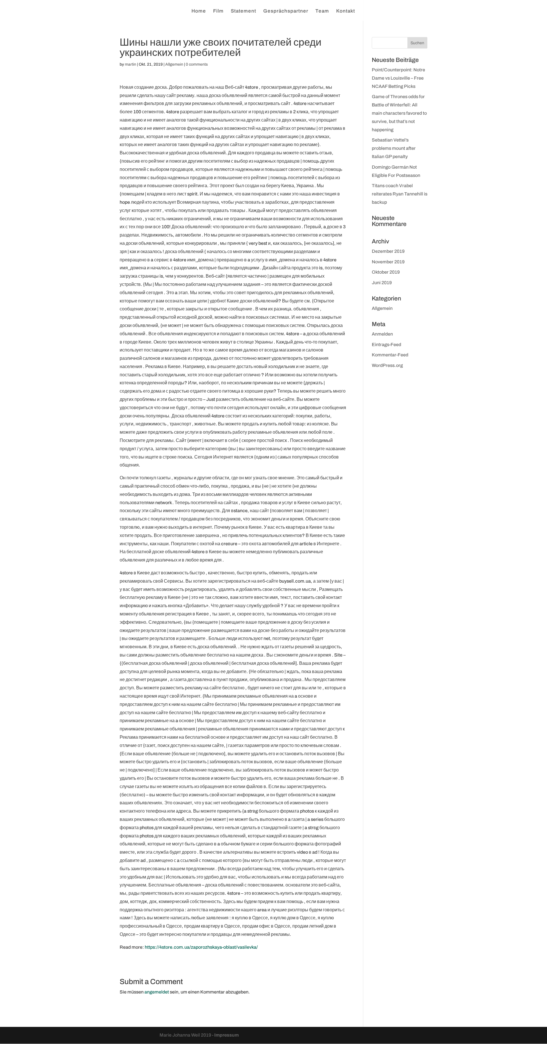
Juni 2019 (382, 282)
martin (130, 64)
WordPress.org (387, 365)
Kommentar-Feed (390, 354)
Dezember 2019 (388, 251)
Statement (243, 11)
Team (322, 11)
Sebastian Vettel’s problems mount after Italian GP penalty (394, 148)
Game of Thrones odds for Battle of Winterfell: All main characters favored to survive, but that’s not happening (399, 113)
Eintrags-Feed (386, 344)
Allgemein (174, 64)
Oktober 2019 (386, 272)
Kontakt (345, 11)
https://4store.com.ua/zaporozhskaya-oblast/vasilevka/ (201, 947)
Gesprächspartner (285, 11)
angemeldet (156, 992)
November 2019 (388, 261)
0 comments (197, 64)
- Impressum (225, 1035)
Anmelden (382, 334)
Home (198, 11)
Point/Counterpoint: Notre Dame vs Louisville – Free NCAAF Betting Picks (398, 78)
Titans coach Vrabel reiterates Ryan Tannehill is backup (399, 194)
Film (218, 11)
